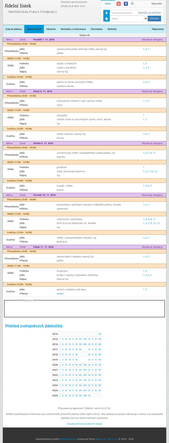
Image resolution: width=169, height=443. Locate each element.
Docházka (96, 29)
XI (96, 339)
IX (89, 339)
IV (70, 339)
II (63, 339)
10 (152, 171)
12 (155, 171)
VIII (85, 339)
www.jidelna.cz (68, 439)
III (66, 339)
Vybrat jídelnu (13, 29)
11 (154, 152)
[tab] (118, 3)
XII (100, 333)
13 (158, 223)
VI (76, 339)
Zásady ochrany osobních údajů (84, 423)
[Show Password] (145, 19)
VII (80, 339)
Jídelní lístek (17, 6)
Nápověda (157, 4)
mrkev (60, 293)
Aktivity (112, 29)
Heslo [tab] (108, 4)
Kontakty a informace (73, 29)
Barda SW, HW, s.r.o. (106, 439)
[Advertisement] (84, 309)
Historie (51, 29)
